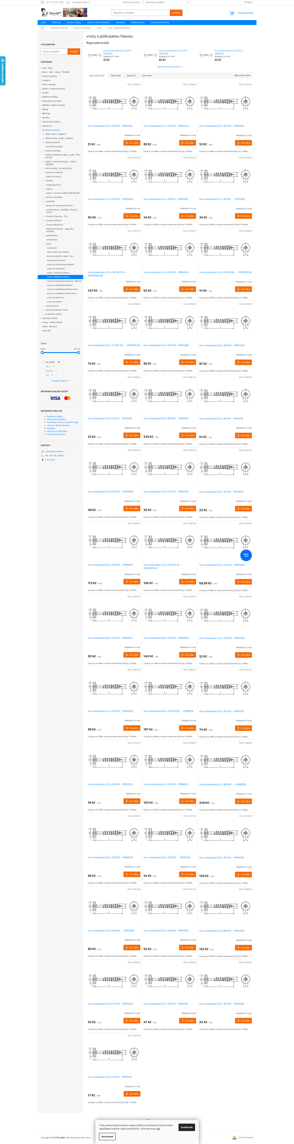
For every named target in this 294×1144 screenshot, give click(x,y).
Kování (45, 92)
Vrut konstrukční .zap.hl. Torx (60, 256)
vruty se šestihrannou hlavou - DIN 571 (64, 281)
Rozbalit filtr (59, 381)
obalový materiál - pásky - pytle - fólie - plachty (63, 156)
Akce (50, 366)
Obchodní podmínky (155, 2)
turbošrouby (52, 235)
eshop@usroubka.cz (54, 451)
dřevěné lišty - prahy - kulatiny (59, 138)
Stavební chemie (50, 318)
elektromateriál (52, 142)
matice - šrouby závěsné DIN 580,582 (63, 193)
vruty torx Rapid (54, 301)
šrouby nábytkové (54, 224)
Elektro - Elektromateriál (53, 88)
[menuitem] (43, 22)
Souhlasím (187, 1127)
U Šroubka (50, 459)
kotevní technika (53, 150)
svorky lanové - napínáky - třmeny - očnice (62, 211)
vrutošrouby (52, 239)
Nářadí (45, 109)
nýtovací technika (54, 197)
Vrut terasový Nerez (56, 260)
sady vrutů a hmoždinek (58, 252)
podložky (50, 201)
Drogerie (46, 80)
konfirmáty (52, 248)
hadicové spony (53, 176)
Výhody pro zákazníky (57, 431)
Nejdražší (131, 75)
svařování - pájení (53, 314)
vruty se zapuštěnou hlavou (59, 285)
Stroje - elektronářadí (52, 322)
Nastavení (107, 1136)
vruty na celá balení (56, 268)
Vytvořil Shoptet (245, 1137)
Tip (49, 375)
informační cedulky (54, 146)
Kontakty (51, 428)
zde (158, 1128)
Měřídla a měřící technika (53, 105)
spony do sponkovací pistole (59, 205)
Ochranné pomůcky (51, 121)
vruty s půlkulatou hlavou (58, 276)
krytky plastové (53, 184)
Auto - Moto (47, 68)
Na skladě (53, 362)
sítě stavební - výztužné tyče (58, 168)
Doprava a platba (131, 2)
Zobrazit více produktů (168, 66)
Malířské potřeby (50, 96)
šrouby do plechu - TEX (56, 216)
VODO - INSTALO (49, 326)
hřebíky (49, 180)
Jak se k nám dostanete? (58, 425)
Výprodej (46, 330)
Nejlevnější (116, 75)
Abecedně (147, 75)
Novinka (51, 370)
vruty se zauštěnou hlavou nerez (62, 293)
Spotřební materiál (51, 130)
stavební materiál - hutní (56, 310)
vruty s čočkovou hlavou (58, 272)
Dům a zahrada (49, 84)
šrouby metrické (53, 220)
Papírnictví (47, 126)
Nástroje (46, 113)
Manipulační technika (51, 101)
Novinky (46, 117)
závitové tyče (52, 305)
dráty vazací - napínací (55, 134)
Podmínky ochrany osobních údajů (62, 422)
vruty (48, 243)
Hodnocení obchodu (56, 434)
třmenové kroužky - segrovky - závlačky (60, 230)
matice (49, 189)
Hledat (176, 12)
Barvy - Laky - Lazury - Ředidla (55, 72)
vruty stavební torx (55, 297)
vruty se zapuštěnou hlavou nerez (62, 289)
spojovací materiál (53, 172)
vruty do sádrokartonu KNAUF (60, 264)
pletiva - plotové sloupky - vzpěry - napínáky (61, 163)
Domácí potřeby (49, 76)
